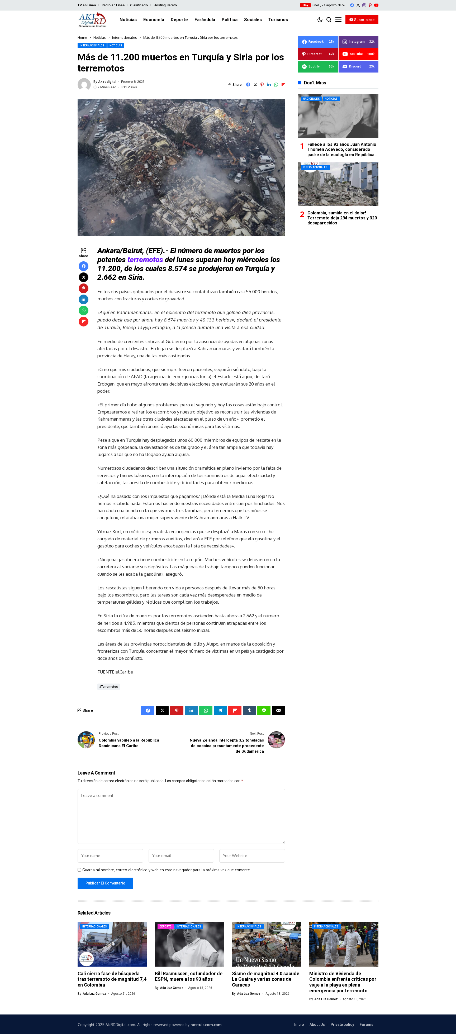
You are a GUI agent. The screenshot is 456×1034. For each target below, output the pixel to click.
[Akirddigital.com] (93, 20)
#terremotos (108, 687)
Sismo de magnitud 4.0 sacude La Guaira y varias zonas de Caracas (265, 979)
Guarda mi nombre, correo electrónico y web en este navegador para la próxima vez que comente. (166, 870)
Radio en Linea (113, 5)
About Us (317, 1024)
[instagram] (364, 5)
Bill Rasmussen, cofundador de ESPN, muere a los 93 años (188, 976)
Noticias (99, 37)
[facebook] (352, 5)
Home (82, 37)
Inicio (299, 1024)
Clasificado (139, 5)
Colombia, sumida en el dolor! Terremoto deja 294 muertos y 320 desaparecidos (342, 217)
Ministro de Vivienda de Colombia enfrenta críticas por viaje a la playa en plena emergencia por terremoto (342, 982)
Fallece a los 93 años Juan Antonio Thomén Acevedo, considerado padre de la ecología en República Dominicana (341, 152)
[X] (358, 5)
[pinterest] (370, 5)
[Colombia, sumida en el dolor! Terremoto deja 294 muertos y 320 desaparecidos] (338, 184)
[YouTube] (376, 5)
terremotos (145, 259)
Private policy (342, 1024)
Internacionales (124, 37)
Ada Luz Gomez (94, 993)
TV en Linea (87, 5)
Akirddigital (107, 82)
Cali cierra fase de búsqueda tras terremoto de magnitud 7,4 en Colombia (112, 979)
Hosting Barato (165, 5)
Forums (366, 1024)
